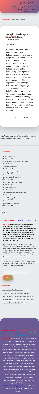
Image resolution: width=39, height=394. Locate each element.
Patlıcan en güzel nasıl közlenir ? (12, 182)
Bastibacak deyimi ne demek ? (11, 203)
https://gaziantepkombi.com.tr (25, 136)
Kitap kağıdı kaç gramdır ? (10, 172)
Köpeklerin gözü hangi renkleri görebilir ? (14, 193)
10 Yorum (28, 118)
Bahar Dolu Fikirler (26, 4)
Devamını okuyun (15, 118)
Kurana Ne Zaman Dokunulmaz (11, 303)
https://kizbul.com (6, 136)
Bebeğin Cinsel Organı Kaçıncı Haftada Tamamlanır (17, 37)
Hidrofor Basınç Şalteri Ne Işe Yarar (12, 290)
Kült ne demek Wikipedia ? (10, 187)
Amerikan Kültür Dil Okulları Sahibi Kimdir (14, 296)
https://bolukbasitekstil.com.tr (11, 139)
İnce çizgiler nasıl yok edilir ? (10, 166)
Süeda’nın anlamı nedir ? (9, 156)
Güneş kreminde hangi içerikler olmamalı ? (15, 161)
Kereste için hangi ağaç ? (9, 198)
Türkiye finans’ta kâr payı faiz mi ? (12, 177)
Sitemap (25, 139)
